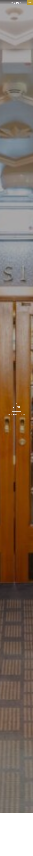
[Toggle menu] (3, 2)
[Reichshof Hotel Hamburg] (16, 2)
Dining (17, 403)
